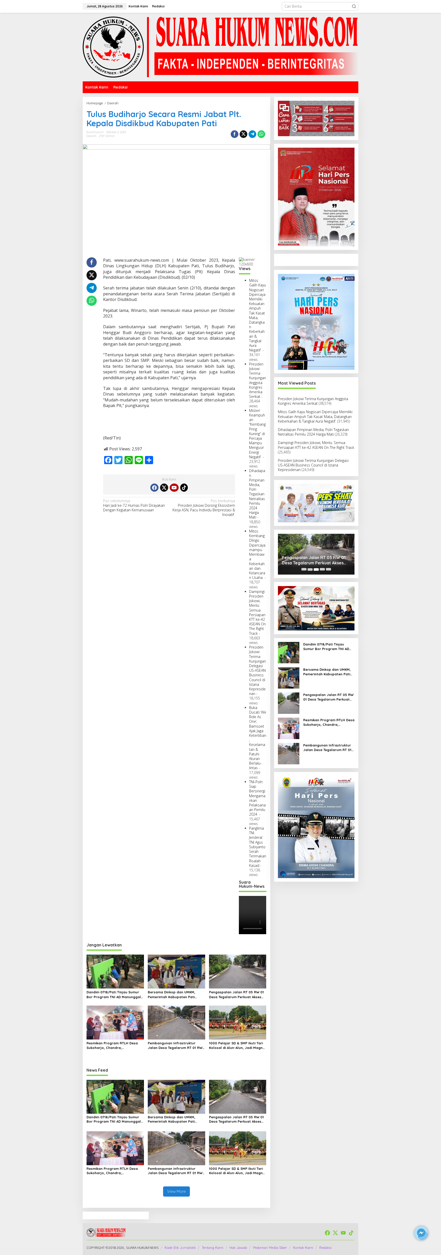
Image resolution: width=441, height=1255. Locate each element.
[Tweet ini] (243, 134)
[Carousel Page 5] (328, 569)
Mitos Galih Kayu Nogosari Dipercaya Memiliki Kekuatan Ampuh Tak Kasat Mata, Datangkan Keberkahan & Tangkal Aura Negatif (257, 315)
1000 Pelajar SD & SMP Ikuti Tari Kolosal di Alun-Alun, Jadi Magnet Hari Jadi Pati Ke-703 (237, 1045)
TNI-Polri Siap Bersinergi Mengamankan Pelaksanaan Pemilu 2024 (257, 798)
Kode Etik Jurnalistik (180, 1248)
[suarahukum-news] (220, 46)
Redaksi (325, 1248)
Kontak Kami (303, 1248)
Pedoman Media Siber (270, 1248)
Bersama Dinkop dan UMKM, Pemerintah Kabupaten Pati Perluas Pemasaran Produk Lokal (171, 994)
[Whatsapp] (261, 134)
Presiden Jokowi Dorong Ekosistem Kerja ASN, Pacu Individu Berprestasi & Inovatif (204, 508)
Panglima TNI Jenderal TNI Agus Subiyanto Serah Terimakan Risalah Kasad (257, 847)
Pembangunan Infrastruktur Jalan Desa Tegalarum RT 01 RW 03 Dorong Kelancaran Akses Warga (175, 1045)
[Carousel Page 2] (310, 569)
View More (176, 1191)
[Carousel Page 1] (304, 569)
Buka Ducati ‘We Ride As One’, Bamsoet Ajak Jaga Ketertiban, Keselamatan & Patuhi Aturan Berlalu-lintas (257, 737)
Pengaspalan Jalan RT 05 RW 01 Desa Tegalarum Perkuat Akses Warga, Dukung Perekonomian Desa (236, 994)
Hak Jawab (238, 1248)
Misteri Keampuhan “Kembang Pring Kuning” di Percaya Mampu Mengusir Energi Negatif (257, 433)
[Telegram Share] (252, 134)
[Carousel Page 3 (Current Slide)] (316, 569)
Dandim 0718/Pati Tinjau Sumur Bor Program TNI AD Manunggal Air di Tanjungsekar (114, 994)
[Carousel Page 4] (322, 569)
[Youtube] (174, 488)
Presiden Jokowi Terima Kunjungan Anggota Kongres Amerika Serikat (257, 380)
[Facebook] (154, 488)
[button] (354, 6)
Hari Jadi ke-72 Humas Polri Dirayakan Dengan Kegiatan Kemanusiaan (134, 505)
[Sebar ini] (234, 134)
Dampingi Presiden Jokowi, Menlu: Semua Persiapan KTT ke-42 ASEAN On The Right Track (257, 612)
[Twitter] (164, 488)
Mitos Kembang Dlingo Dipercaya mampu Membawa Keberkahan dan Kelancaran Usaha (257, 554)
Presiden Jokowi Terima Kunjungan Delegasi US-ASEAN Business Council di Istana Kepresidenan (257, 670)
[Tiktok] (184, 488)
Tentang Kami (212, 1248)
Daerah (91, 136)
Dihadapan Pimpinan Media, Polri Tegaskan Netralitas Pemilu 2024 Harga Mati (257, 493)
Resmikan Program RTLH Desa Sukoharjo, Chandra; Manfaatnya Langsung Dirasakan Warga (115, 1045)
